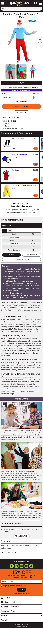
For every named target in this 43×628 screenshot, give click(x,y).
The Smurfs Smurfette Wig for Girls (22, 187)
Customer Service (9, 611)
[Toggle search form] (36, 3)
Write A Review (9, 553)
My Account (9, 602)
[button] (40, 3)
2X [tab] (4, 231)
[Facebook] (12, 566)
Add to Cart (21, 106)
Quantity (36, 94)
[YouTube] (26, 566)
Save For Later (21, 112)
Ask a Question (21, 536)
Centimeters (31, 255)
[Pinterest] (17, 566)
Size (3, 94)
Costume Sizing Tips (21, 259)
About (4, 616)
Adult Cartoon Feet (18, 139)
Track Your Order (11, 607)
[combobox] (19, 9)
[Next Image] (40, 41)
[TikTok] (31, 566)
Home (7, 598)
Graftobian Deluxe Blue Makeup (19, 156)
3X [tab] (10, 231)
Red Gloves (15, 170)
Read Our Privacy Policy (21, 594)
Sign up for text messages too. (15, 586)
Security (5, 620)
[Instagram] (22, 566)
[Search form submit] (40, 9)
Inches (11, 255)
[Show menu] (2, 3)
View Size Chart (21, 101)
